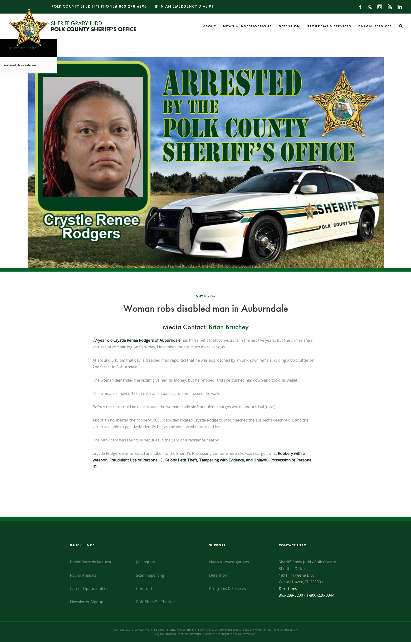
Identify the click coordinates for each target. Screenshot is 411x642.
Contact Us (146, 588)
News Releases (24, 48)
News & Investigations (247, 26)
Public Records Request (90, 562)
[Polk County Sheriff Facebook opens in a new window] (358, 6)
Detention (289, 26)
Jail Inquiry (145, 562)
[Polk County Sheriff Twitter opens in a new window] (367, 6)
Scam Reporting (150, 575)
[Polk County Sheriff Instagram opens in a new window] (377, 6)
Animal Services (375, 26)
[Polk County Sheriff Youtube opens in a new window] (387, 6)
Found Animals (83, 575)
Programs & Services (329, 26)
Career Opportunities (89, 588)
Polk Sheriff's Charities (156, 601)
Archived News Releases (20, 65)
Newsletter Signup (86, 601)
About (209, 26)
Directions (288, 588)
